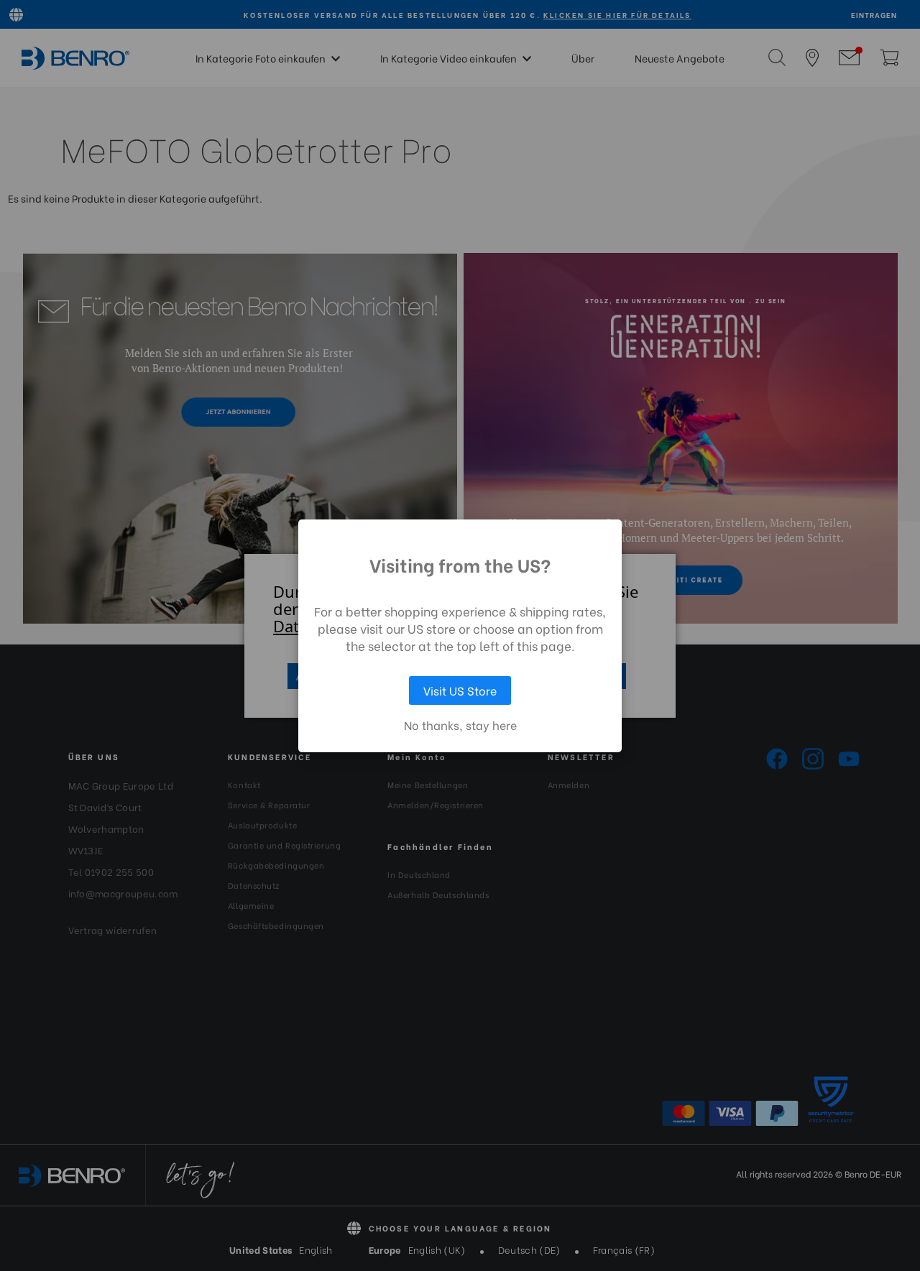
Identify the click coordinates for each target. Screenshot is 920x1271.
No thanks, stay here (460, 725)
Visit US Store (460, 690)
